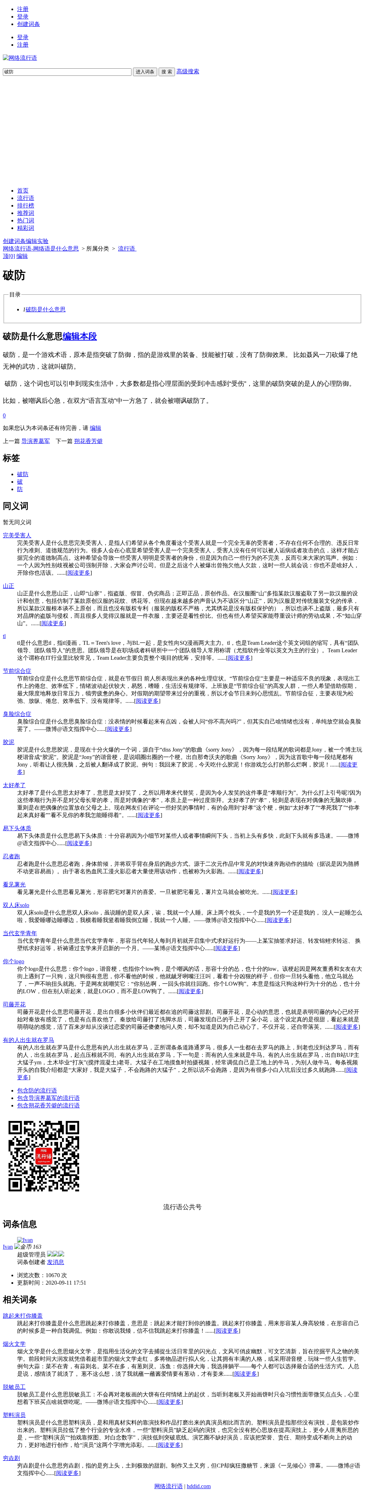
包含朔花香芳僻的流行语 (48, 1105)
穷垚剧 (11, 1458)
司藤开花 (14, 1004)
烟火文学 (14, 1344)
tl (4, 636)
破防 (23, 474)
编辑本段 (80, 336)
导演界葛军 (35, 441)
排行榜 (25, 205)
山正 (8, 586)
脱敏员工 (14, 1387)
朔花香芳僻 (88, 441)
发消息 (55, 1262)
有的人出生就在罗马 (28, 1040)
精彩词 (25, 228)
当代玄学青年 (20, 933)
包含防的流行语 (37, 1090)
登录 (23, 17)
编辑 (22, 256)
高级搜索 (187, 71)
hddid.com (199, 1486)
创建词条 (28, 24)
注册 (23, 9)
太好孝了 (14, 785)
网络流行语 (168, 1486)
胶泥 (8, 742)
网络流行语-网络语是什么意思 (41, 249)
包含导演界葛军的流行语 (48, 1098)
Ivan (8, 1247)
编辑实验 (37, 241)
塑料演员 (14, 1415)
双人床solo (16, 905)
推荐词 (25, 213)
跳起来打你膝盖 (23, 1316)
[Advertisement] (182, 131)
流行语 (25, 198)
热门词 (25, 220)
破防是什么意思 (46, 309)
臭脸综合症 (17, 714)
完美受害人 (17, 535)
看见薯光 (14, 884)
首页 (23, 191)
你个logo (13, 961)
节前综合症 (17, 671)
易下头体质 (17, 828)
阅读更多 (78, 573)
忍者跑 (11, 856)
